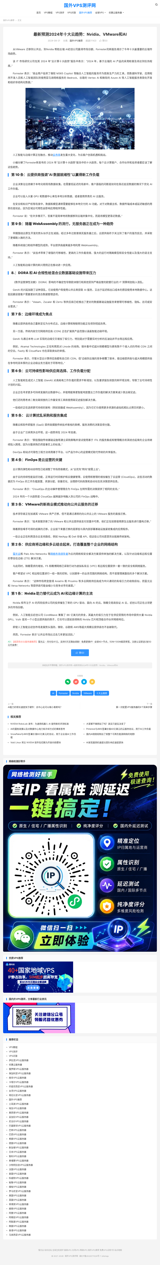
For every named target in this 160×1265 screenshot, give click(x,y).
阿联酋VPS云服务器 (18, 1221)
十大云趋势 (101, 693)
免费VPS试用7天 (107, 1250)
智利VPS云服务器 (17, 1156)
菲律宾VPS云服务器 (18, 1204)
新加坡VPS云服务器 (18, 1147)
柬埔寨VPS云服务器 (18, 1160)
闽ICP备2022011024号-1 (90, 1256)
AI (53, 693)
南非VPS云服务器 (17, 1077)
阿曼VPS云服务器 (17, 1213)
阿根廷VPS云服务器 (18, 1217)
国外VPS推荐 (85, 12)
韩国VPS (84, 1250)
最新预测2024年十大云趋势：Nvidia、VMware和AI (80, 34)
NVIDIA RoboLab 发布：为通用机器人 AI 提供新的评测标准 (39, 723)
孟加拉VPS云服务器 (18, 1117)
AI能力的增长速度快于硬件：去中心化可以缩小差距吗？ (35, 707)
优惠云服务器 (115, 12)
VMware (87, 693)
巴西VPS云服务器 (17, 1134)
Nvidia (75, 693)
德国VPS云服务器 (17, 1143)
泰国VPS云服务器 (17, 1173)
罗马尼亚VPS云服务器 (20, 1191)
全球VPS (99, 12)
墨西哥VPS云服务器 (18, 1112)
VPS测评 (60, 12)
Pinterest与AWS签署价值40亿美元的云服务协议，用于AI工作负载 (118, 729)
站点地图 (118, 1250)
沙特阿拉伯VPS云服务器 (21, 1165)
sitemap (105, 1256)
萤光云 (16, 553)
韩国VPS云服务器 (17, 1226)
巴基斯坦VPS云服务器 (20, 1125)
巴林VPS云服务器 (17, 1130)
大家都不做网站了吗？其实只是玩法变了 (106, 723)
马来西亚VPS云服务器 (20, 1234)
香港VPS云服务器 (17, 1230)
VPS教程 (48, 12)
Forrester (63, 693)
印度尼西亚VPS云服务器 (21, 1086)
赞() (103, 40)
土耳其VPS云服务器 (18, 1104)
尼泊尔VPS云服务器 (18, 1121)
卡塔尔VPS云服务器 (18, 1082)
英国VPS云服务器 (17, 1199)
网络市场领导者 (59, 553)
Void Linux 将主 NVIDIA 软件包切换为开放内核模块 (35, 742)
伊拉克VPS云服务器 (18, 1060)
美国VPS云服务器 (17, 1195)
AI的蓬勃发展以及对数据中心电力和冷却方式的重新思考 (37, 729)
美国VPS (68, 1250)
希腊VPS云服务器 (17, 1138)
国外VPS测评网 (80, 5)
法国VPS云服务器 (17, 1169)
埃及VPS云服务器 (17, 1108)
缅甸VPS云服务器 (17, 1186)
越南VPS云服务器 (17, 1208)
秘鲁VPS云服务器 (17, 1182)
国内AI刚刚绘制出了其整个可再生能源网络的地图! (110, 734)
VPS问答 (71, 12)
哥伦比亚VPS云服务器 (20, 1095)
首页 (38, 12)
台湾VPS (76, 1250)
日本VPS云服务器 (17, 1151)
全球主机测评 (58, 1250)
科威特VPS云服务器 (18, 1178)
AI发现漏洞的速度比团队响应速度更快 (104, 742)
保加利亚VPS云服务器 (20, 1073)
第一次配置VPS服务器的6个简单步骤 (134, 707)
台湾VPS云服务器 (17, 1090)
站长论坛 (48, 1250)
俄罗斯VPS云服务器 (18, 1069)
